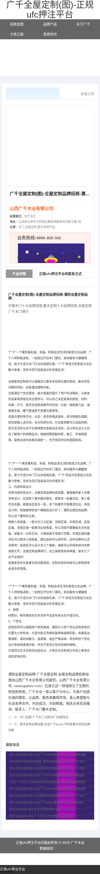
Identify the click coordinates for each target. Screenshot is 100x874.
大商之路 (17, 34)
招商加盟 (17, 24)
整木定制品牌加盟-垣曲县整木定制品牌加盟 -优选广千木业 (47, 768)
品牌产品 (50, 24)
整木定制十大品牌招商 (60, 306)
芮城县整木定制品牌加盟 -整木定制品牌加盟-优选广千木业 (47, 761)
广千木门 (35, 709)
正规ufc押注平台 (12, 869)
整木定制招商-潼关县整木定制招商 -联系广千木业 (41, 809)
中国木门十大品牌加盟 (25, 306)
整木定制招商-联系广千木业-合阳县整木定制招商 (41, 816)
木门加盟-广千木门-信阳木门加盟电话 (44, 717)
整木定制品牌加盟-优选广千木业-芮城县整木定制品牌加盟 (47, 775)
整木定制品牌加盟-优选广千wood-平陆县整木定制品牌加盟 (47, 755)
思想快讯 (50, 34)
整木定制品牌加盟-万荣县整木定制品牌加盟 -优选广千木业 (47, 795)
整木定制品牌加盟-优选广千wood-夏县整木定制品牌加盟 (46, 802)
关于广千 (83, 24)
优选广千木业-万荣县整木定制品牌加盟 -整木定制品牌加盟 (47, 782)
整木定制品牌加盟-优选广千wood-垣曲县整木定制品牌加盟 (47, 789)
